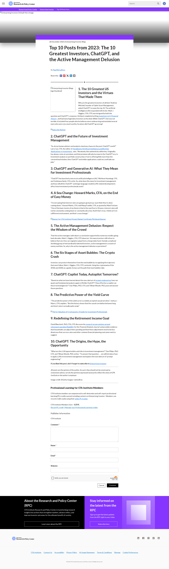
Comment (54, 425)
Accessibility (59, 552)
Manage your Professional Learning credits (81, 407)
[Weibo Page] (154, 538)
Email (53, 456)
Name (53, 445)
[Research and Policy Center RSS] (159, 538)
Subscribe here (103, 524)
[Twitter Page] (148, 538)
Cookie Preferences (130, 552)
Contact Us (48, 552)
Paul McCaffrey (59, 70)
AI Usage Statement (87, 552)
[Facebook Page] (143, 538)
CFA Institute (36, 552)
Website (54, 466)
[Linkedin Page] (138, 538)
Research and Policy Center (28, 9)
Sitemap (117, 552)
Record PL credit (57, 407)
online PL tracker (81, 399)
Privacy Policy (71, 552)
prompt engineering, (103, 280)
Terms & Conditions (104, 552)
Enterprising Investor (47, 9)
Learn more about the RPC (52, 524)
